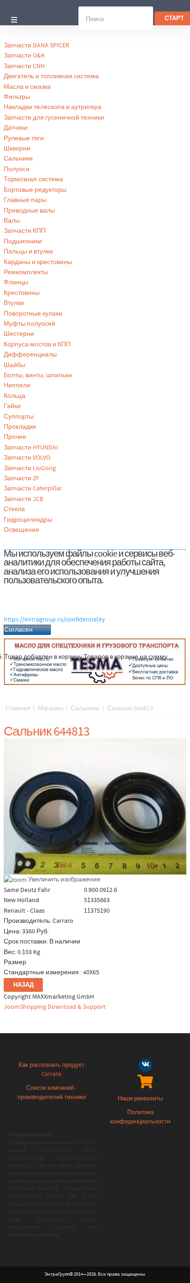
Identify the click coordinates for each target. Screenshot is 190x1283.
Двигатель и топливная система (51, 76)
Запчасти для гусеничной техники (54, 117)
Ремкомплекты (26, 272)
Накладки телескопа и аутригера (52, 107)
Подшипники (23, 241)
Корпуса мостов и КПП (37, 344)
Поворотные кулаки (33, 313)
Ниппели (17, 385)
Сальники (18, 158)
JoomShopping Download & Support (55, 1007)
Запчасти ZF (21, 478)
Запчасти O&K (24, 55)
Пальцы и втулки (28, 251)
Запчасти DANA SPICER (36, 45)
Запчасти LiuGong (30, 468)
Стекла (14, 509)
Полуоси (17, 169)
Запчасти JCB (23, 499)
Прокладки (20, 427)
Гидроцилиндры (28, 520)
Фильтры (17, 97)
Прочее (15, 437)
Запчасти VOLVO (27, 457)
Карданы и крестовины (38, 262)
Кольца (14, 396)
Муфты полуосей (29, 324)
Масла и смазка (27, 87)
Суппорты (19, 416)
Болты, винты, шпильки (38, 375)
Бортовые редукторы (35, 190)
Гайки (12, 406)
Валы (12, 220)
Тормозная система (33, 179)
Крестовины (22, 293)
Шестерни (19, 334)
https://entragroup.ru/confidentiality (54, 619)
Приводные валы (29, 210)
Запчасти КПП (25, 231)
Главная (18, 708)
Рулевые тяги (24, 138)
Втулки (14, 303)
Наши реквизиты (140, 1098)
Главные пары (25, 200)
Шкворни (17, 148)
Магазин (50, 708)
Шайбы (14, 365)
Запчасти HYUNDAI (31, 447)
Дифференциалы (30, 354)
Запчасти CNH (24, 66)
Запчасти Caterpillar (33, 488)
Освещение (21, 530)
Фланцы (16, 282)
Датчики (16, 128)
